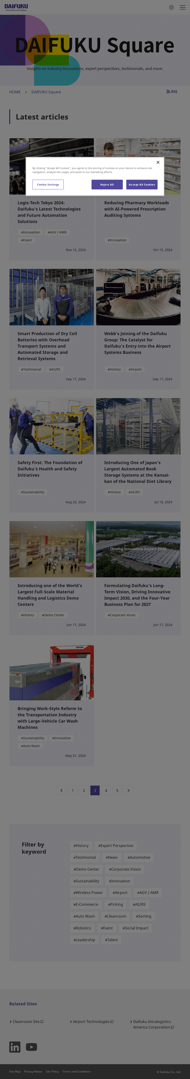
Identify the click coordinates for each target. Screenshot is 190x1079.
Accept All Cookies (142, 184)
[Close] (158, 162)
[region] (95, 176)
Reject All (107, 184)
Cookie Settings (48, 184)
